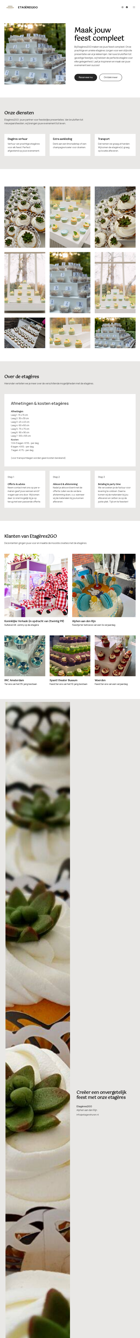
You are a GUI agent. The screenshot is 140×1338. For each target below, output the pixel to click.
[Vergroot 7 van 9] (41, 321)
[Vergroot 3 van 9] (132, 190)
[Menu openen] (134, 7)
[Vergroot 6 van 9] (132, 255)
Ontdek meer (111, 77)
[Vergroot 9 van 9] (132, 321)
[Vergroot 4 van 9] (41, 255)
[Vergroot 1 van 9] (41, 190)
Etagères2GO (28, 7)
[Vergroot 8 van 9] (86, 321)
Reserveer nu (86, 77)
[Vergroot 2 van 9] (86, 190)
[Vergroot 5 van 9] (86, 255)
